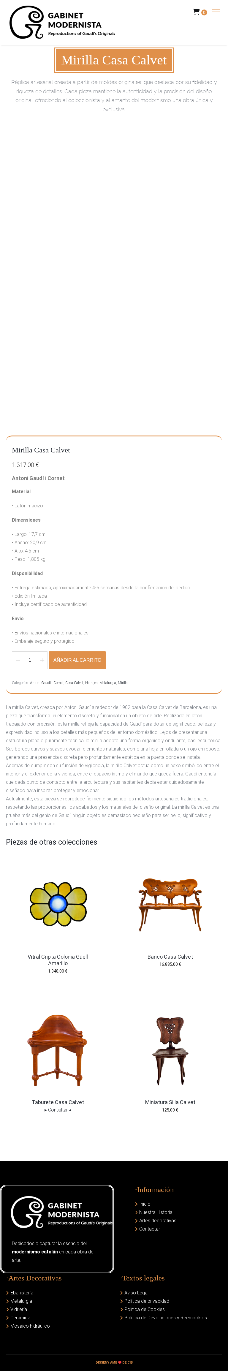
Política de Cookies (144, 1309)
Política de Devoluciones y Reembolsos (165, 1318)
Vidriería (18, 1309)
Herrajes (91, 683)
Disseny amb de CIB (114, 1362)
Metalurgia (107, 683)
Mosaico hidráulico (30, 1326)
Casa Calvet (74, 683)
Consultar (58, 1110)
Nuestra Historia (155, 1212)
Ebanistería (21, 1293)
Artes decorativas (157, 1220)
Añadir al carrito (77, 660)
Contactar (149, 1229)
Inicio (145, 1204)
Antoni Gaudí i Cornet (47, 683)
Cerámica (20, 1318)
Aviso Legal (136, 1293)
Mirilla (123, 683)
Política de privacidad (146, 1301)
